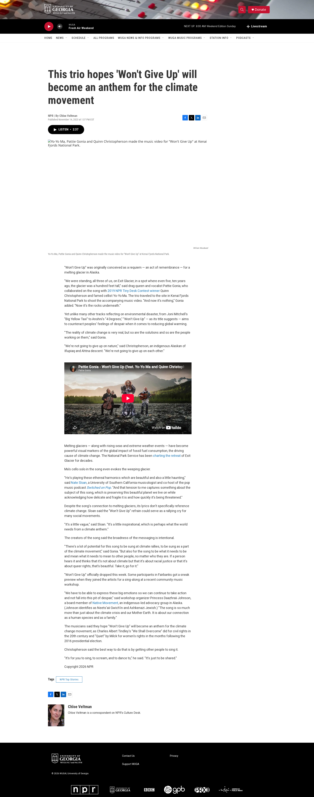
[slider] (65, 26)
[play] (49, 26)
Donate (260, 9)
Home (48, 37)
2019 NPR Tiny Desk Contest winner (134, 291)
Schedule (79, 37)
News (60, 37)
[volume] (60, 26)
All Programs (103, 37)
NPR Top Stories (69, 679)
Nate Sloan (79, 483)
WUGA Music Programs (185, 37)
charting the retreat (167, 456)
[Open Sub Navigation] (66, 37)
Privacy (174, 756)
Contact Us (128, 756)
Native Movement (105, 603)
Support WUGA (130, 764)
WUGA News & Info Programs (139, 37)
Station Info (219, 37)
